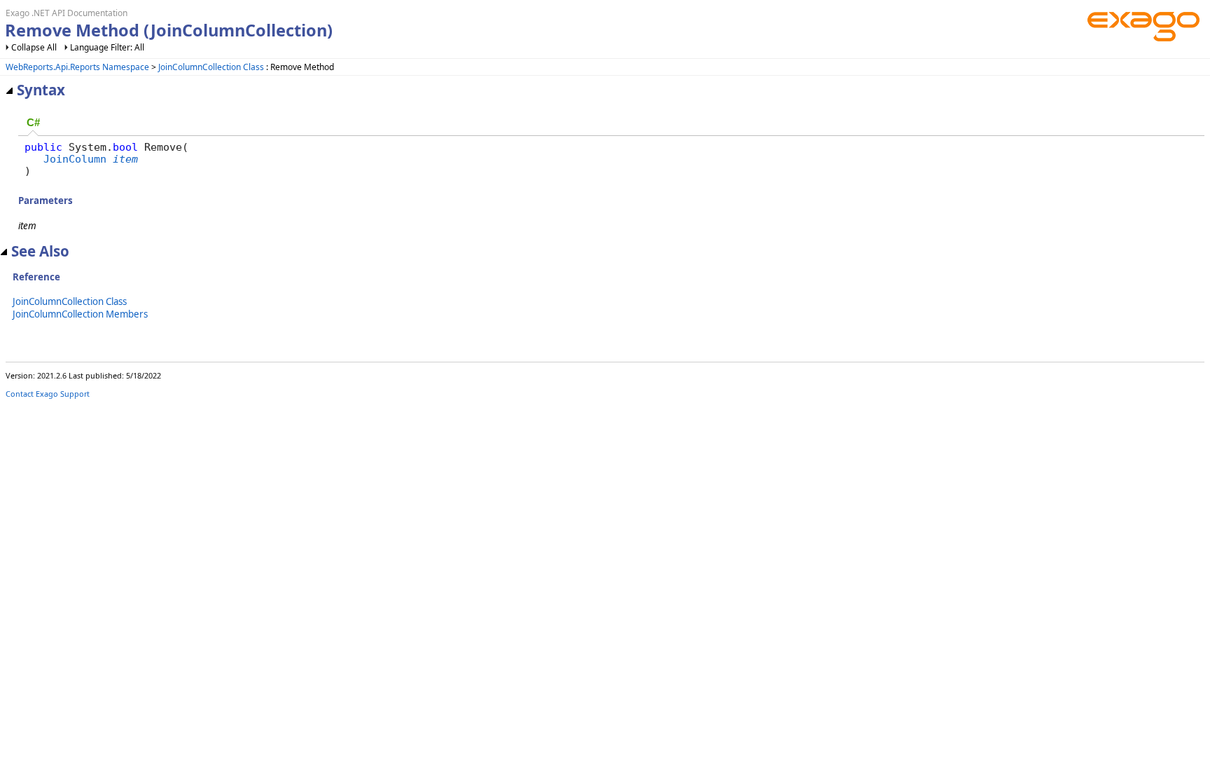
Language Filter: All (107, 47)
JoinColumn (74, 159)
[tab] (33, 123)
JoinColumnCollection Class (211, 67)
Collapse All (34, 47)
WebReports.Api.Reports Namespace (77, 67)
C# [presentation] (33, 122)
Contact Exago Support (48, 393)
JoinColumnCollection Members (80, 314)
